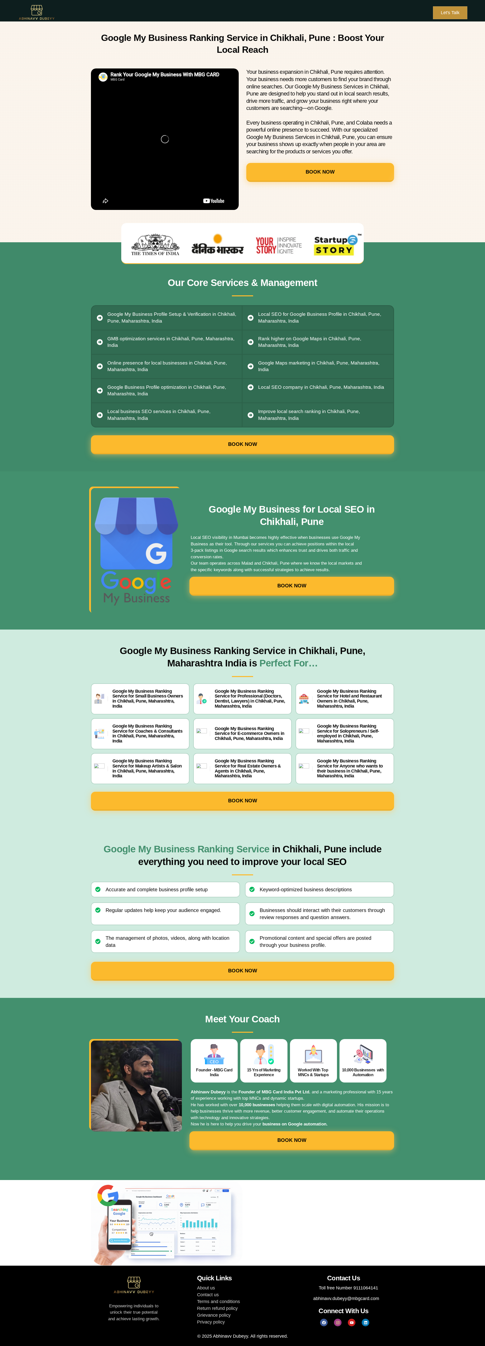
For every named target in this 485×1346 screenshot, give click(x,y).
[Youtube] (351, 1322)
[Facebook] (324, 1322)
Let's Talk (450, 12)
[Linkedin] (365, 1322)
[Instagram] (338, 1322)
